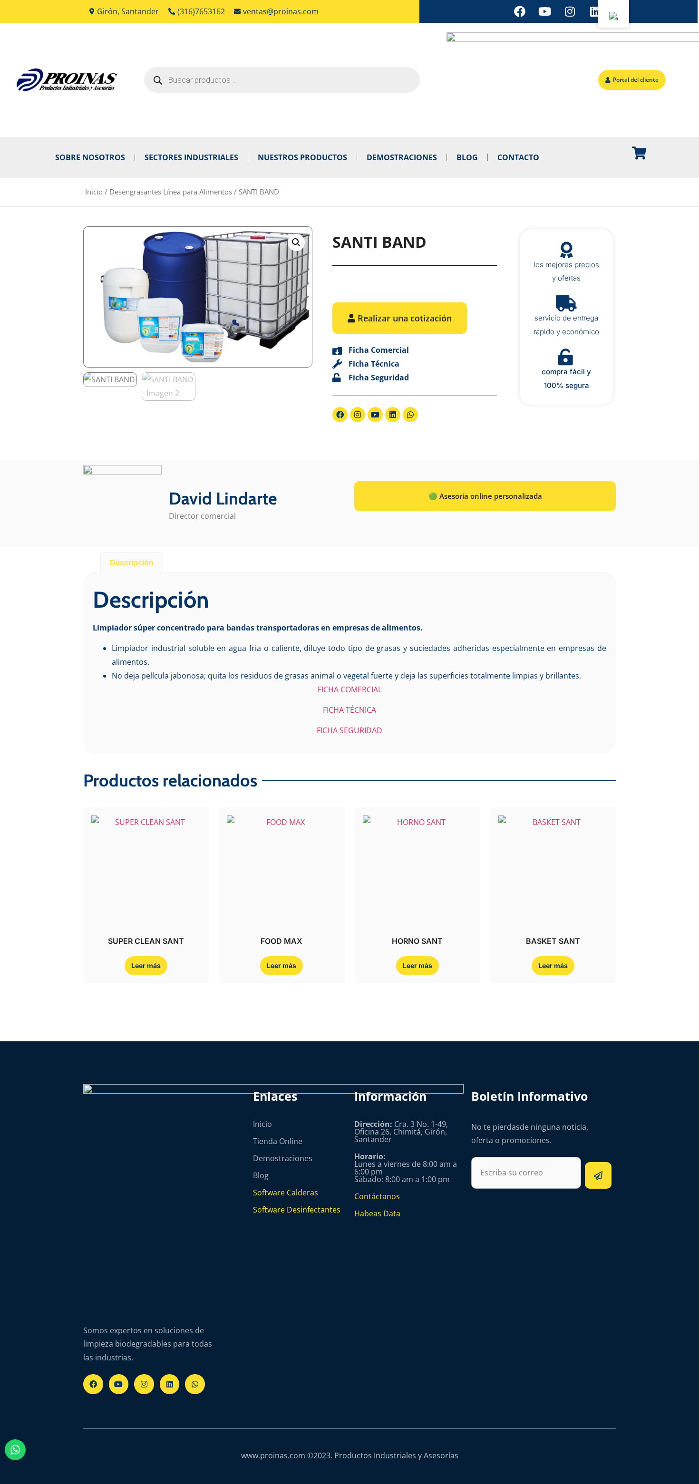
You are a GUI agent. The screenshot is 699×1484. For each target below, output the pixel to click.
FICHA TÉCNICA (349, 710)
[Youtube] (545, 11)
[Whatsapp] (410, 414)
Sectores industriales (191, 157)
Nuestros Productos (302, 157)
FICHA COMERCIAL (350, 689)
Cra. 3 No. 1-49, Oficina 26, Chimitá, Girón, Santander (401, 1132)
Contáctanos (377, 1196)
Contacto (518, 157)
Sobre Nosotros (90, 157)
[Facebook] (519, 11)
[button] (296, 242)
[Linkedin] (595, 11)
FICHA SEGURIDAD (349, 730)
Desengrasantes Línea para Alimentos (170, 191)
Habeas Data (377, 1213)
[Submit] (598, 1175)
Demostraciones (402, 157)
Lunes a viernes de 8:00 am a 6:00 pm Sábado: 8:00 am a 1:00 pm (405, 1167)
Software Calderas (285, 1192)
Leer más (146, 965)
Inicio (94, 191)
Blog (467, 157)
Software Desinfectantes (296, 1209)
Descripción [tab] (132, 562)
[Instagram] (570, 11)
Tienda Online (277, 1141)
